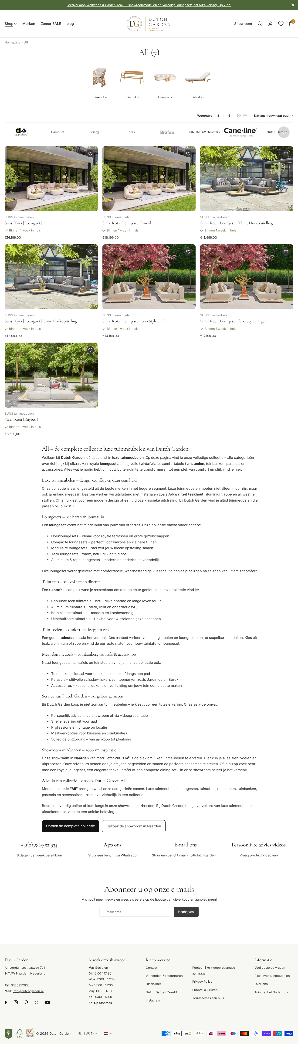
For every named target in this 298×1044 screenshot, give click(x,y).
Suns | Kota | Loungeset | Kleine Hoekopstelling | (237, 222)
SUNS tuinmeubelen (19, 217)
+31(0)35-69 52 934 (39, 844)
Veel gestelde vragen (269, 967)
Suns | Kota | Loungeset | (23, 222)
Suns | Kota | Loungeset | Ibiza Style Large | (233, 321)
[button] (283, 132)
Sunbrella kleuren (205, 990)
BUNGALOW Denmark (204, 132)
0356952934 (20, 985)
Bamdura (57, 132)
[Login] (270, 24)
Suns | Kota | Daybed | (21, 419)
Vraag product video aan (259, 855)
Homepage (12, 42)
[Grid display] (239, 116)
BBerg (94, 132)
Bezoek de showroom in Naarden (133, 826)
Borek (130, 132)
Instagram (153, 1000)
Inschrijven (186, 912)
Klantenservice (158, 959)
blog (70, 24)
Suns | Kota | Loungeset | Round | (127, 222)
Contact (151, 967)
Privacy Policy (202, 982)
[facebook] (6, 1002)
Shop (9, 24)
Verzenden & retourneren (164, 976)
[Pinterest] (26, 1003)
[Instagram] (16, 1003)
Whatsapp (129, 855)
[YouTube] (47, 1002)
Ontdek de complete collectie (70, 826)
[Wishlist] (280, 24)
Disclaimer (153, 984)
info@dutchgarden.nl (203, 855)
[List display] (245, 116)
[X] (36, 1002)
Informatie (263, 959)
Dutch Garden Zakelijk (162, 992)
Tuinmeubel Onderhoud (271, 992)
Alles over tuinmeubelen (272, 976)
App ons (112, 844)
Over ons (261, 984)
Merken (28, 24)
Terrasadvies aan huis (208, 998)
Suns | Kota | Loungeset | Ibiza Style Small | (135, 321)
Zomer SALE (51, 24)
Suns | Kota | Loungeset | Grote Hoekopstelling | (41, 321)
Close (293, 5)
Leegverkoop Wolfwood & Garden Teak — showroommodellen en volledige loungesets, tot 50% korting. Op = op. (149, 5)
